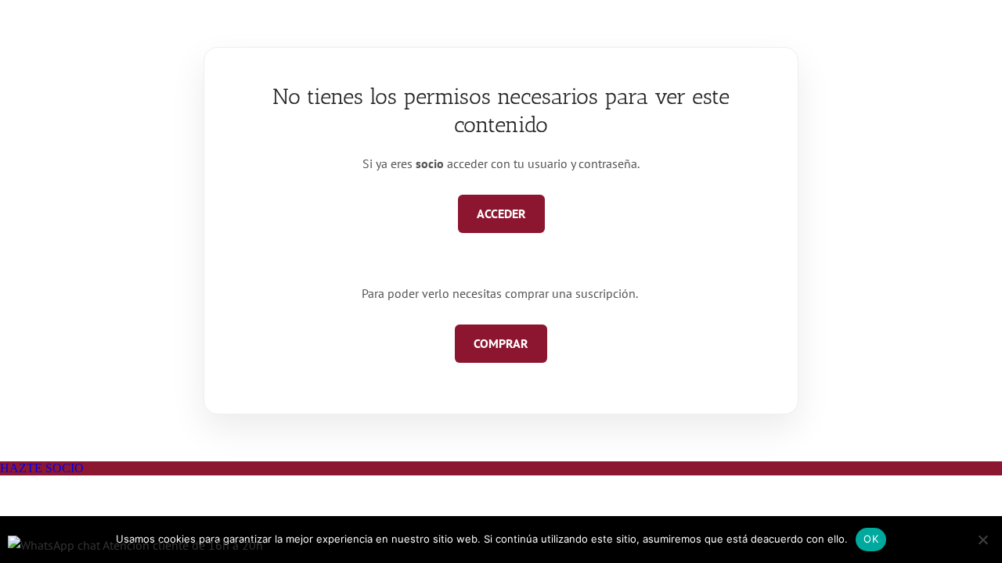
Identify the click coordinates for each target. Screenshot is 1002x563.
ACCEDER (501, 213)
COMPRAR (501, 343)
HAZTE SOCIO (42, 468)
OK (870, 539)
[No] (982, 539)
